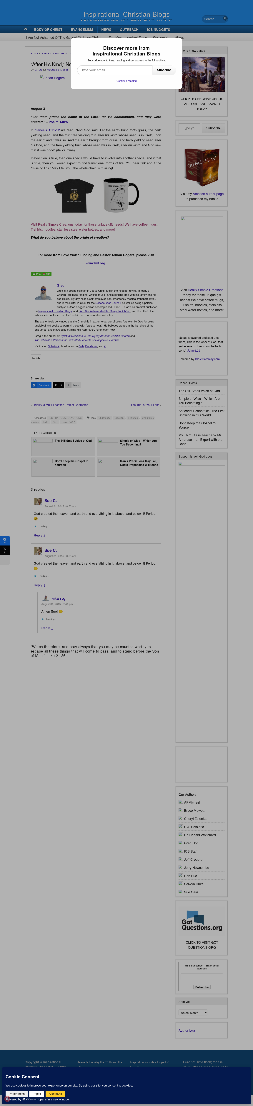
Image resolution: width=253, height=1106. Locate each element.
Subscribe (164, 70)
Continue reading (126, 81)
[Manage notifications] (7, 1099)
